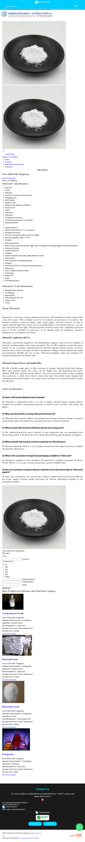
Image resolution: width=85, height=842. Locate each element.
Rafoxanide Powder (10, 707)
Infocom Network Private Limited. (29, 838)
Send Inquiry (9, 154)
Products (8, 162)
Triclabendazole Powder (13, 613)
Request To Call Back (10, 157)
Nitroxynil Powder (10, 659)
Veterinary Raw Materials (14, 164)
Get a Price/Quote (9, 178)
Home (7, 159)
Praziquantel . (8, 754)
